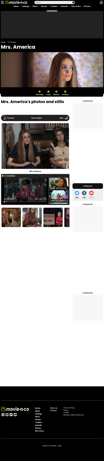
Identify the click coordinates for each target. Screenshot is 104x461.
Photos (87, 6)
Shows (44, 6)
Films (34, 6)
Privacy (65, 410)
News (16, 6)
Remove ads (53, 11)
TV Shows (12, 42)
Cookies (66, 412)
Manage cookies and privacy (73, 415)
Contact (53, 410)
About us (53, 408)
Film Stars (76, 6)
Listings (25, 6)
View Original (36, 118)
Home (3, 42)
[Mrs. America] (11, 217)
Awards (64, 6)
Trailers (53, 6)
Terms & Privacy (69, 408)
